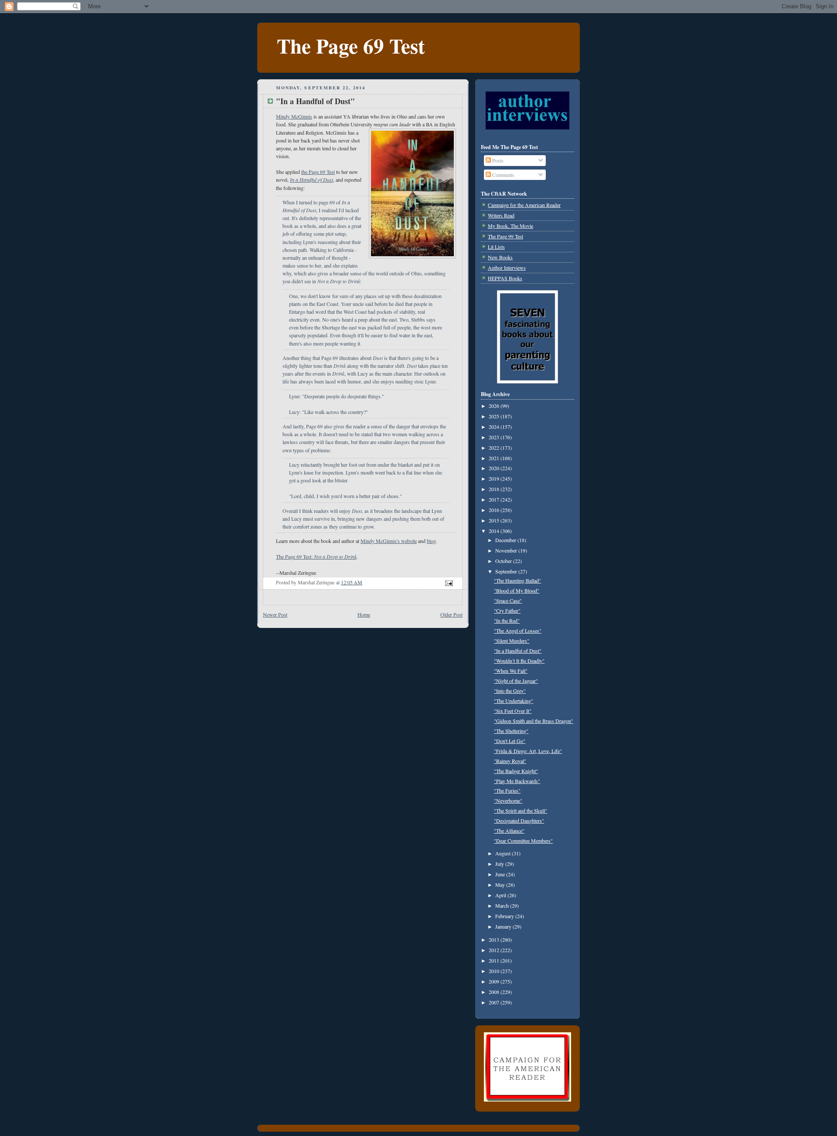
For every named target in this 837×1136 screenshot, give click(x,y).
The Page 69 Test (351, 46)
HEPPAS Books (505, 278)
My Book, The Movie (510, 225)
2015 (494, 520)
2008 (494, 991)
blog (431, 540)
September (506, 571)
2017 (494, 499)
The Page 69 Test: (316, 556)
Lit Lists (496, 246)
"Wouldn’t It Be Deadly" (519, 660)
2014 (494, 530)
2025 (494, 416)
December (506, 539)
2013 (494, 939)
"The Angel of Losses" (517, 630)
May (500, 884)
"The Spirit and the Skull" (520, 810)
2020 (494, 468)
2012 (494, 949)
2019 (494, 478)
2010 (494, 970)
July (500, 863)
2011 (494, 960)
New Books (500, 257)
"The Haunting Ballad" (517, 580)
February (505, 915)
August (503, 853)
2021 (494, 457)
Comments (502, 174)
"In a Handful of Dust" (517, 650)
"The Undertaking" (513, 700)
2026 (494, 405)
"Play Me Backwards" (517, 780)
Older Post (451, 614)
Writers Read (501, 215)
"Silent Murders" (511, 640)
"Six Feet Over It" (512, 710)
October (504, 560)
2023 (494, 437)
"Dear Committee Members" (523, 840)
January (504, 926)
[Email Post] (448, 582)
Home (363, 614)
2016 (494, 509)
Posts (497, 160)
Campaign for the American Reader (524, 204)
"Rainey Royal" (510, 760)
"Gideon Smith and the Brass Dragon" (533, 720)
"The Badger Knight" (516, 770)
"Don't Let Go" (509, 740)
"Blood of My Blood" (516, 590)
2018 (494, 488)
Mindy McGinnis (294, 116)
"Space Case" (508, 600)
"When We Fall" (510, 670)
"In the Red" (507, 620)
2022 (494, 447)
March (502, 905)
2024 (494, 426)
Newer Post (275, 614)
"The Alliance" (509, 830)
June (500, 874)
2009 (494, 981)
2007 (494, 1002)
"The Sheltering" (511, 730)
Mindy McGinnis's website (389, 540)
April (501, 895)
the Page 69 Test (318, 171)
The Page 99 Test (505, 236)
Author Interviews (507, 267)
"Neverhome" (508, 800)
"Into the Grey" (510, 690)
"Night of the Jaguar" (516, 680)
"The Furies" (507, 790)
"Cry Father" (507, 610)
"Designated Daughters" (519, 820)
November (506, 550)
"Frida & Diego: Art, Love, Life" (528, 750)
